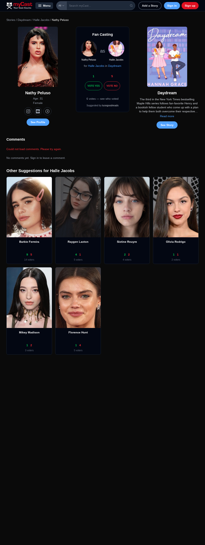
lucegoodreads (110, 105)
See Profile (38, 122)
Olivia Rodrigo (176, 241)
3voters (29, 350)
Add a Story (150, 5)
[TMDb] (47, 111)
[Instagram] (28, 111)
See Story (167, 125)
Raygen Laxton (78, 241)
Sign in (172, 5)
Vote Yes (93, 85)
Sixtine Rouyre (127, 241)
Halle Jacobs (41, 19)
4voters (127, 259)
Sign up (190, 5)
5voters (78, 259)
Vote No (112, 85)
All (59, 5)
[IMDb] (38, 111)
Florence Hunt (78, 332)
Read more (167, 116)
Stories (10, 19)
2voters (176, 259)
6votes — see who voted (102, 98)
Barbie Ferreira (29, 241)
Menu (47, 5)
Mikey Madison (29, 332)
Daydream (24, 19)
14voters (29, 259)
